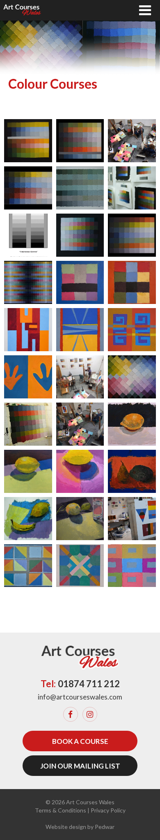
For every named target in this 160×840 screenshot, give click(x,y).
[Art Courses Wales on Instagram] (89, 714)
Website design (66, 826)
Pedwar (104, 826)
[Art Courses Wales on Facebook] (70, 714)
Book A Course (80, 741)
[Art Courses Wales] (22, 10)
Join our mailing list (80, 766)
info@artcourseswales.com (80, 697)
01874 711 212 (89, 683)
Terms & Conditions (60, 810)
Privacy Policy (108, 810)
